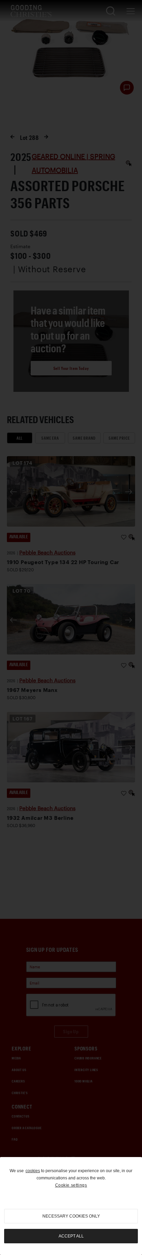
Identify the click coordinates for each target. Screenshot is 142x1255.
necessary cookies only (71, 1216)
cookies (33, 1170)
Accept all (71, 1236)
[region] (71, 1206)
